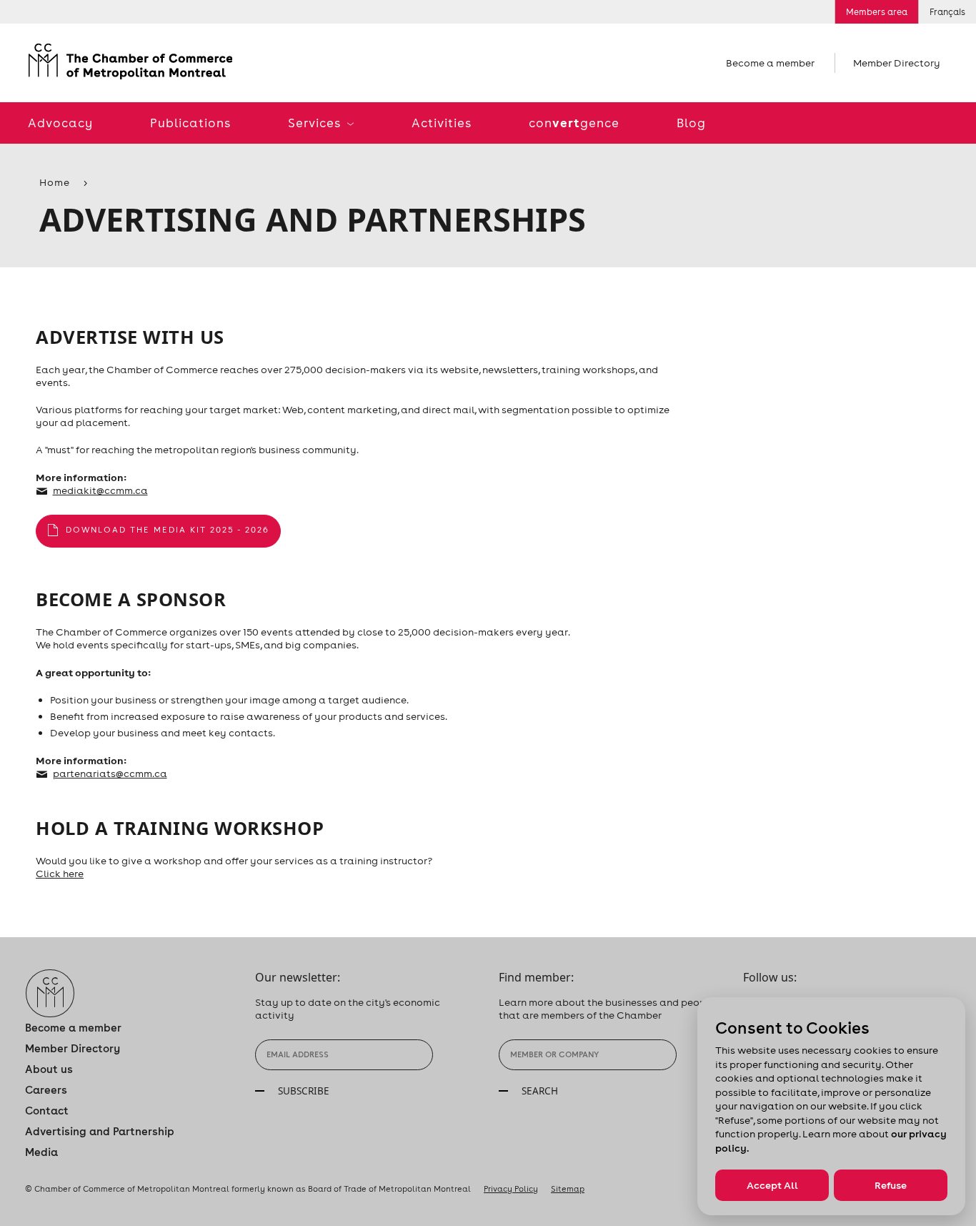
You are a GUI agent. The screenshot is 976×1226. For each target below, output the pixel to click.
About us (49, 1069)
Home (54, 182)
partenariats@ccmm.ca (110, 773)
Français (947, 11)
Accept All (772, 1185)
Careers (46, 1090)
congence (574, 122)
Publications (190, 123)
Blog (691, 123)
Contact (47, 1110)
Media (41, 1152)
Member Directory (896, 62)
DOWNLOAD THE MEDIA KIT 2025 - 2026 (167, 530)
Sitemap (567, 1189)
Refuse (891, 1185)
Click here (60, 873)
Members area (876, 11)
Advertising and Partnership (99, 1131)
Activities (442, 123)
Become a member (770, 62)
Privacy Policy (511, 1189)
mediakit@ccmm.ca (100, 490)
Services (316, 123)
